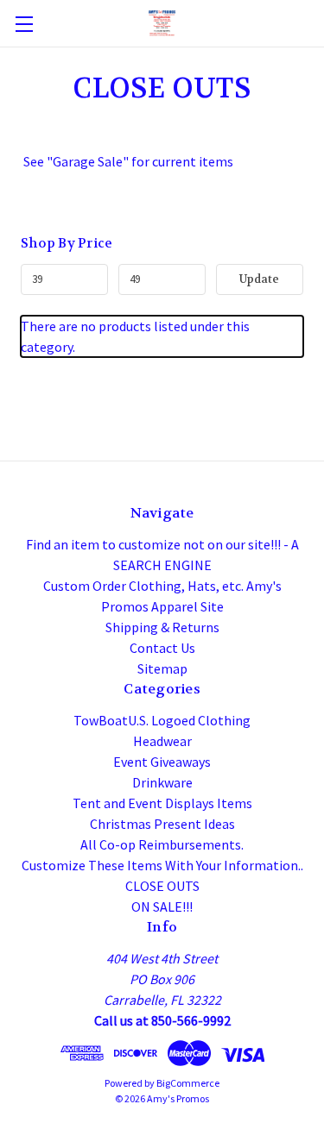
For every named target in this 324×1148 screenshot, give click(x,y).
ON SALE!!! (162, 906)
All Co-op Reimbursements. (162, 844)
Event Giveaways (162, 761)
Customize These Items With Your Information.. (162, 865)
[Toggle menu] (24, 23)
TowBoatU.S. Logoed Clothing (162, 720)
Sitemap (162, 668)
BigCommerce (187, 1082)
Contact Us (162, 647)
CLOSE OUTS (162, 885)
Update (259, 279)
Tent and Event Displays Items (162, 803)
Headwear (162, 741)
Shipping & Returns (162, 627)
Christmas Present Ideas (162, 823)
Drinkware (162, 782)
